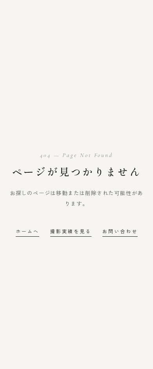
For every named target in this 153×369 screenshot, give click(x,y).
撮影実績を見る (70, 231)
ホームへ (27, 231)
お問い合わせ (120, 231)
